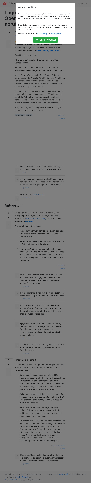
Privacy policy (56, 34)
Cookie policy (42, 34)
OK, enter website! (45, 39)
